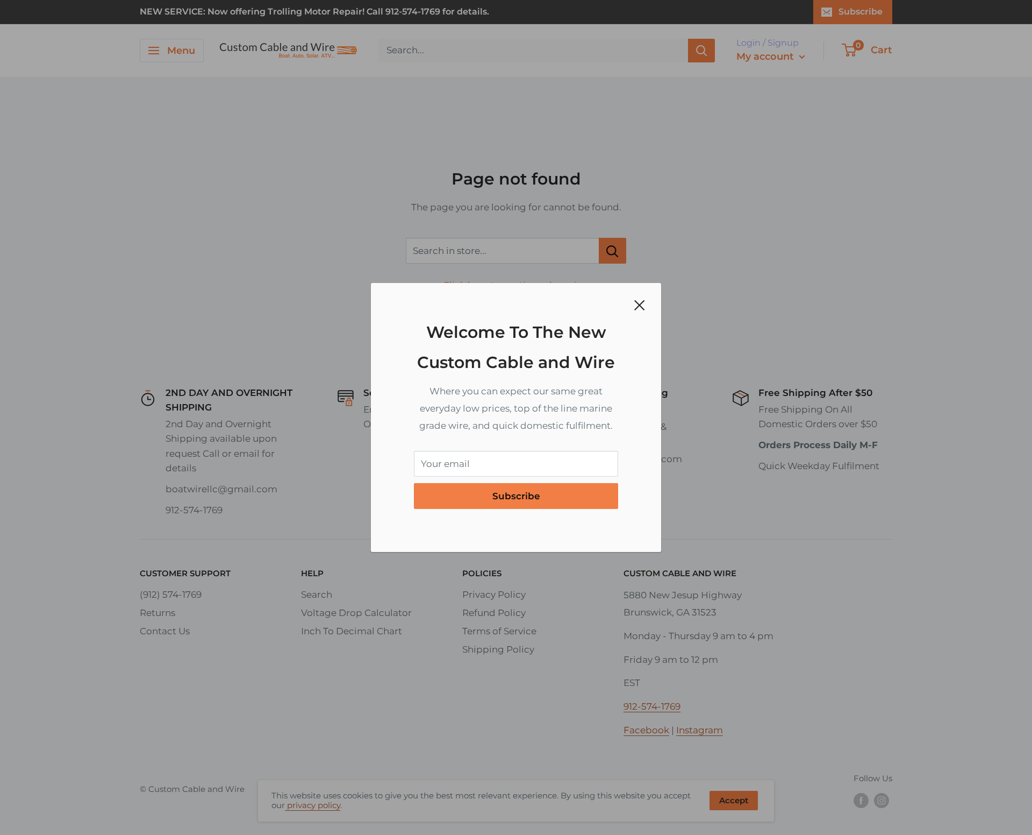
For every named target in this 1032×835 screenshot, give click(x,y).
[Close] (639, 304)
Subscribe (516, 496)
